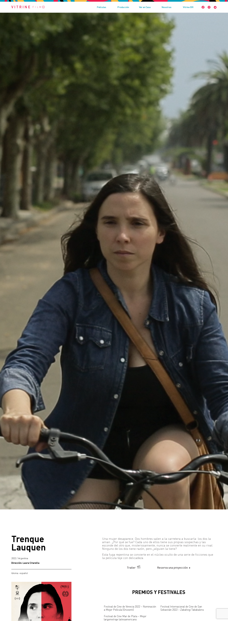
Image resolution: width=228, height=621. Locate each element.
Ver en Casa (145, 7)
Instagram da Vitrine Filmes (209, 7)
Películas (101, 7)
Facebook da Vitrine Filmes (203, 7)
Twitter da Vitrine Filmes (215, 7)
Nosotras (166, 7)
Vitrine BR (188, 7)
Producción (123, 7)
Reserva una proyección (172, 567)
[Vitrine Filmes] (28, 7)
